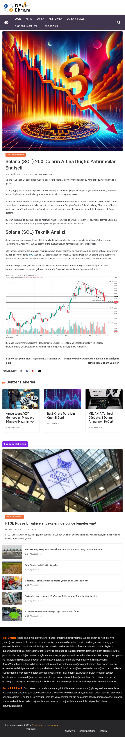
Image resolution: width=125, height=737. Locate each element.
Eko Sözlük (51, 26)
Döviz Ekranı (29, 174)
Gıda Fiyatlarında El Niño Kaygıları (42, 565)
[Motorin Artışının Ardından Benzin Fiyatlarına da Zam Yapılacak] (12, 583)
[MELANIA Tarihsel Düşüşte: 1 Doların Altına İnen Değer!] (104, 391)
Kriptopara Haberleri (15, 154)
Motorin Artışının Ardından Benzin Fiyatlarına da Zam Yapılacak (56, 580)
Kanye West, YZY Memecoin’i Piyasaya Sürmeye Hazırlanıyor (20, 417)
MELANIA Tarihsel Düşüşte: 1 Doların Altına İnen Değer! (101, 417)
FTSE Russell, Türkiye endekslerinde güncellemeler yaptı (51, 523)
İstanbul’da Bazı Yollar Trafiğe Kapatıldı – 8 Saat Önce (52, 611)
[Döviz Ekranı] (6, 22)
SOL (31, 255)
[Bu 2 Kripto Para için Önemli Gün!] (62, 391)
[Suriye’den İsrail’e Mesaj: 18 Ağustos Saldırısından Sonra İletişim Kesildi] (12, 598)
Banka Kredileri (76, 18)
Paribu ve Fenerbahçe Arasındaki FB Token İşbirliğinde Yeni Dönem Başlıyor (91, 360)
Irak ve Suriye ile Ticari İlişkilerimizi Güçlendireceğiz (33, 360)
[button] (38, 26)
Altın (29, 18)
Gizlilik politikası (87, 731)
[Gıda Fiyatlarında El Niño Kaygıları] (12, 567)
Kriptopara (55, 18)
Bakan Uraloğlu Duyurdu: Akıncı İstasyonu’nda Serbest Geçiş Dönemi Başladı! (63, 549)
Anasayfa (70, 731)
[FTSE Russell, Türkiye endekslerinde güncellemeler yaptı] (62, 480)
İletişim (103, 731)
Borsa (40, 18)
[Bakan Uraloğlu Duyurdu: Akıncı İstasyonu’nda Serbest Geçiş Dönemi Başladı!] (12, 552)
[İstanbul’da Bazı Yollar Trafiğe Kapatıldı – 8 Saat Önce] (12, 614)
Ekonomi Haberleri (26, 26)
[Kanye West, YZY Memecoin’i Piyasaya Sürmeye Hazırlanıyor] (20, 391)
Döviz (18, 18)
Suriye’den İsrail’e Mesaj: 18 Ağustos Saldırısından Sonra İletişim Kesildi (60, 596)
